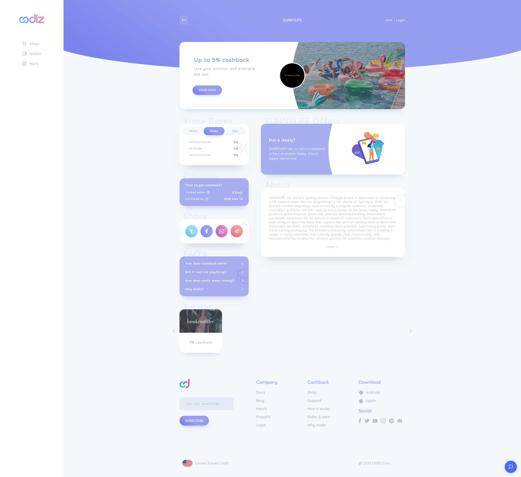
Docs (260, 392)
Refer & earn (319, 417)
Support (315, 400)
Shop (312, 392)
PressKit (263, 417)
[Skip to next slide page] (411, 331)
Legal (261, 425)
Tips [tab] (235, 131)
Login (400, 20)
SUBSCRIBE (194, 421)
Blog (260, 400)
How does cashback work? (206, 263)
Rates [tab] (214, 131)
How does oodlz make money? (209, 280)
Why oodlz (317, 425)
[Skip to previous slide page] (174, 331)
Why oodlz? (194, 289)
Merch (261, 408)
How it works (319, 408)
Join (388, 20)
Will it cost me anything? (205, 272)
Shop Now (207, 90)
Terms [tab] (193, 131)
